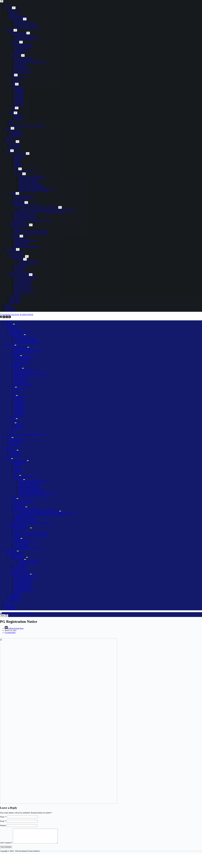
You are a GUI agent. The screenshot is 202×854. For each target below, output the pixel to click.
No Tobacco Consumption (24, 502)
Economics (18, 479)
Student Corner (10, 550)
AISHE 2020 (19, 405)
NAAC (12, 418)
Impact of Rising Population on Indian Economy (36, 494)
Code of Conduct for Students (25, 338)
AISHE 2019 (19, 408)
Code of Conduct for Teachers (25, 340)
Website (3, 825)
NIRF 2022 (18, 429)
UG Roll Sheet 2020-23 (23, 580)
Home (7, 321)
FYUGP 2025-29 (20, 565)
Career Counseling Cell (22, 380)
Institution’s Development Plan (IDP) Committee (27, 435)
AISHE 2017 (19, 412)
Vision (11, 328)
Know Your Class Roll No (19, 573)
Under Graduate (15, 439)
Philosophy (18, 471)
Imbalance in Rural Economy (29, 483)
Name (3, 817)
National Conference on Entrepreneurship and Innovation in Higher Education (47, 513)
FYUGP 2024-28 (20, 567)
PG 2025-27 (18, 559)
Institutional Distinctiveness (19, 332)
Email (3, 821)
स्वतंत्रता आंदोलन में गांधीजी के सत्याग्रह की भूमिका (31, 534)
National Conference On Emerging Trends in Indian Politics (36, 510)
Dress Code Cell (20, 376)
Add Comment (6, 843)
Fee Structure (14, 445)
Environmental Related (17, 347)
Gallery (7, 458)
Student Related (15, 368)
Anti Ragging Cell (21, 361)
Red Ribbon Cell (20, 378)
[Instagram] (7, 317)
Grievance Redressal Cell (23, 357)
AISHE (12, 395)
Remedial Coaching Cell (23, 384)
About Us (8, 323)
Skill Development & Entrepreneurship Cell (30, 374)
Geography (18, 468)
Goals (16, 391)
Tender (7, 603)
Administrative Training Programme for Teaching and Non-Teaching (39, 515)
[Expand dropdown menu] (25, 334)
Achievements (10, 607)
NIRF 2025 (18, 426)
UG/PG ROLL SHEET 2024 (25, 578)
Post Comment (6, 847)
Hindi (16, 475)
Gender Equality (20, 504)
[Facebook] (1, 317)
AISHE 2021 (19, 403)
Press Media (9, 605)
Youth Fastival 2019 (21, 544)
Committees (9, 344)
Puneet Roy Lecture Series (19, 527)
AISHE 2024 (19, 397)
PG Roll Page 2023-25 (22, 588)
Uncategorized (10, 633)
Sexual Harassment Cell (23, 359)
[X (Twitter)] (4, 317)
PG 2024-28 (18, 569)
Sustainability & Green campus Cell (27, 351)
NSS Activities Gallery (17, 525)
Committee (18, 365)
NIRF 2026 (18, 424)
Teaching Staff (14, 452)
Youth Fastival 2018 (21, 546)
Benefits (17, 393)
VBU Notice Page (16, 594)
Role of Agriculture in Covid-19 (26, 521)
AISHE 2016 (19, 414)
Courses (8, 437)
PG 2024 (17, 592)
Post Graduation (15, 441)
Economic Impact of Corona (24, 519)
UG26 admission (11, 609)
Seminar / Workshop (16, 506)
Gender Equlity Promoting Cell (25, 370)
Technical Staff (14, 456)
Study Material (14, 597)
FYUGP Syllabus (15, 555)
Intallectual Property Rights (24, 500)
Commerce (18, 464)
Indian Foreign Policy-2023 (29, 487)
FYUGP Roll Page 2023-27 (24, 590)
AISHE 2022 (19, 401)
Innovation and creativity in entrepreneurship (30, 536)
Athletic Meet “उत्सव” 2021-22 (25, 542)
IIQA (16, 420)
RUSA (11, 431)
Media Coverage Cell (22, 363)
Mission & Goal (15, 326)
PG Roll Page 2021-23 (22, 586)
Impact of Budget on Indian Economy (33, 481)
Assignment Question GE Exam (21, 571)
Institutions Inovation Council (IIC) (27, 508)
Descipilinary (14, 355)
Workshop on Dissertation (28, 485)
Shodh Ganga (14, 601)
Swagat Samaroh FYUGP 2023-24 (27, 548)
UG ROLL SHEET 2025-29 (24, 576)
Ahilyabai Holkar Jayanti (28, 477)
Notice (7, 447)
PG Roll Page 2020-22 (22, 584)
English (17, 473)
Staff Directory (10, 450)
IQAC (11, 386)
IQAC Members (20, 389)
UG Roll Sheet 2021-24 (23, 582)
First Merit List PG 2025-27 (29, 561)
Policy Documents (16, 334)
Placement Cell (19, 382)
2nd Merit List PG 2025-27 (29, 563)
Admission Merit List (17, 557)
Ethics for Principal (21, 336)
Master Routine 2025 (17, 552)
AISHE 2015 (19, 416)
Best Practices (14, 330)
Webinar (12, 498)
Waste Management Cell (23, 349)
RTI (10, 433)
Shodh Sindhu (14, 599)
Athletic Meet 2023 (21, 540)
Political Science (20, 462)
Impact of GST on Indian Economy (32, 489)
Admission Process (16, 443)
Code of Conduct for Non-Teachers (27, 342)
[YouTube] (9, 317)
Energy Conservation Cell (23, 353)
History (17, 466)
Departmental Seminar (17, 460)
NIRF (11, 422)
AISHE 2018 (19, 410)
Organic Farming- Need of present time (33, 496)
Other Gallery (14, 538)
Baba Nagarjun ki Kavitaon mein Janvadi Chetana (32, 523)
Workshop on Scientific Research (31, 492)
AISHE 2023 (19, 399)
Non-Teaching (14, 454)
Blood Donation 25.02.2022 (24, 517)
